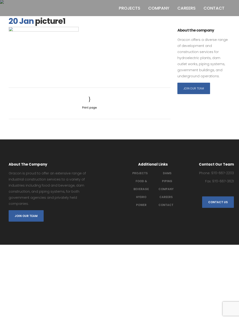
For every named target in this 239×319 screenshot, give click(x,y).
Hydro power (141, 201)
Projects (140, 173)
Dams (167, 173)
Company (166, 189)
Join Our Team (193, 88)
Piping (167, 181)
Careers (166, 197)
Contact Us (218, 202)
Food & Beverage (141, 185)
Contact (165, 205)
